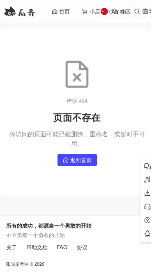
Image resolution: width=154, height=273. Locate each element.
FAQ (62, 247)
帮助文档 (37, 247)
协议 (82, 247)
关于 (11, 247)
